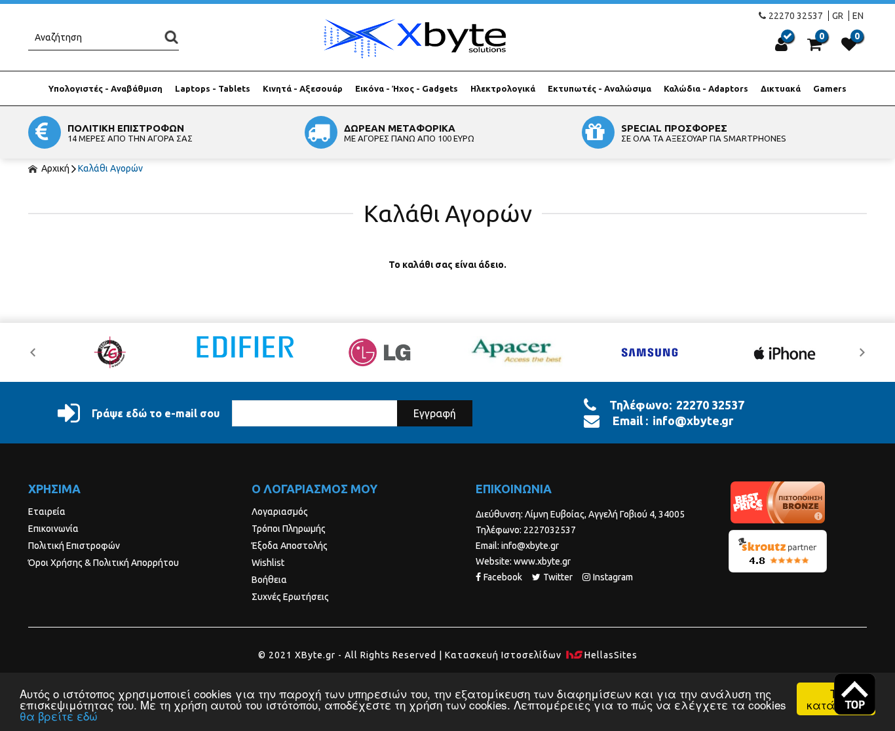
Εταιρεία (47, 511)
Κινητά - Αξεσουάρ (303, 88)
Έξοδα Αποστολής (290, 545)
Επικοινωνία (53, 528)
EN (858, 15)
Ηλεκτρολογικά (502, 88)
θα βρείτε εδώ (59, 715)
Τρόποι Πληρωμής (289, 528)
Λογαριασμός (280, 511)
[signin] (781, 44)
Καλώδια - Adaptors (706, 88)
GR (837, 15)
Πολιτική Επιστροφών (74, 545)
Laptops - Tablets (212, 88)
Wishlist (268, 562)
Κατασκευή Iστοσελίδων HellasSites (541, 655)
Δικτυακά (781, 88)
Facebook (503, 577)
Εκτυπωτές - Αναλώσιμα (599, 88)
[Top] (854, 694)
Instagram (613, 577)
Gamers (830, 88)
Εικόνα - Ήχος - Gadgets (406, 88)
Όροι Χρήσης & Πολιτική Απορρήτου (103, 562)
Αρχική (54, 168)
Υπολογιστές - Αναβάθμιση (105, 88)
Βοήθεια (269, 579)
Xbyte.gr (414, 38)
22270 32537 (796, 15)
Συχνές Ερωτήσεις (290, 596)
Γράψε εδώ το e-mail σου (155, 413)
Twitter (558, 577)
